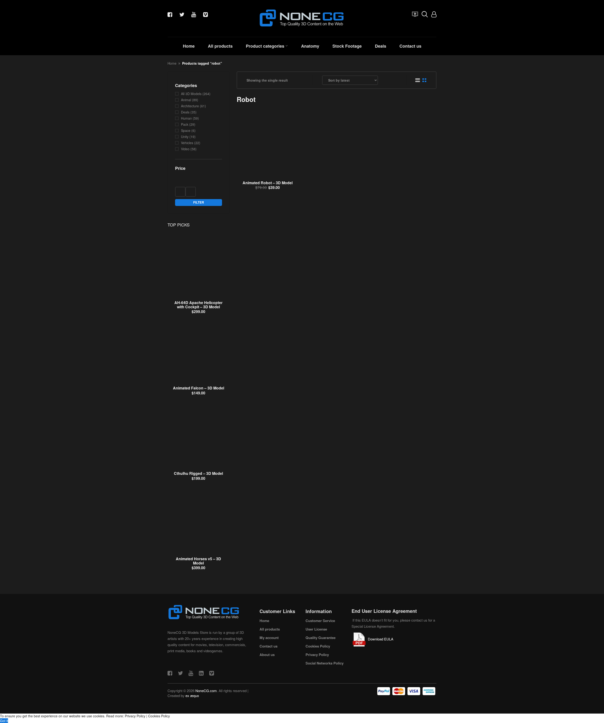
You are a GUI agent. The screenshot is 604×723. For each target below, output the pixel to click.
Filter (198, 202)
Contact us (410, 46)
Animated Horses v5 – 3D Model (198, 561)
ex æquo (192, 695)
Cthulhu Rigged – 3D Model (198, 473)
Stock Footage (347, 46)
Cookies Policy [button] (159, 716)
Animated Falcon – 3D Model (198, 388)
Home (189, 46)
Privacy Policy (317, 654)
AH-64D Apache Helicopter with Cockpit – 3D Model (198, 304)
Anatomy (310, 46)
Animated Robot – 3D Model (268, 182)
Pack (184, 124)
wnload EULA (382, 638)
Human (186, 118)
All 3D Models (191, 93)
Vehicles (187, 142)
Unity (185, 136)
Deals (380, 46)
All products (220, 46)
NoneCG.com (206, 690)
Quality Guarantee (321, 637)
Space (185, 130)
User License (316, 629)
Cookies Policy (318, 646)
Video (185, 148)
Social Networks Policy (325, 663)
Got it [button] (4, 720)
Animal (186, 99)
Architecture (190, 106)
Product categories (265, 46)
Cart (414, 15)
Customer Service (320, 620)
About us (267, 654)
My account (269, 637)
